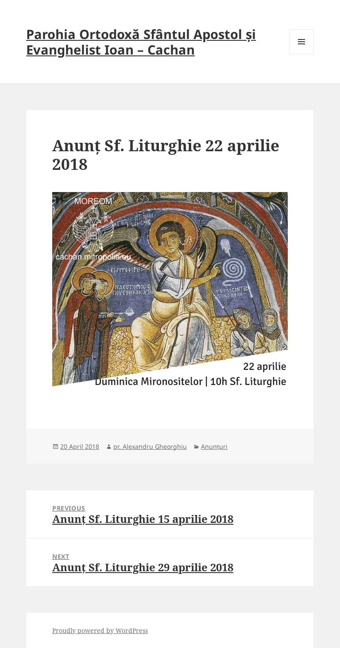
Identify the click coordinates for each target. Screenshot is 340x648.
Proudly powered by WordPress (100, 630)
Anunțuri (214, 446)
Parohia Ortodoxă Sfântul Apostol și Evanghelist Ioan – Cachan (141, 41)
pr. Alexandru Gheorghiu (150, 446)
